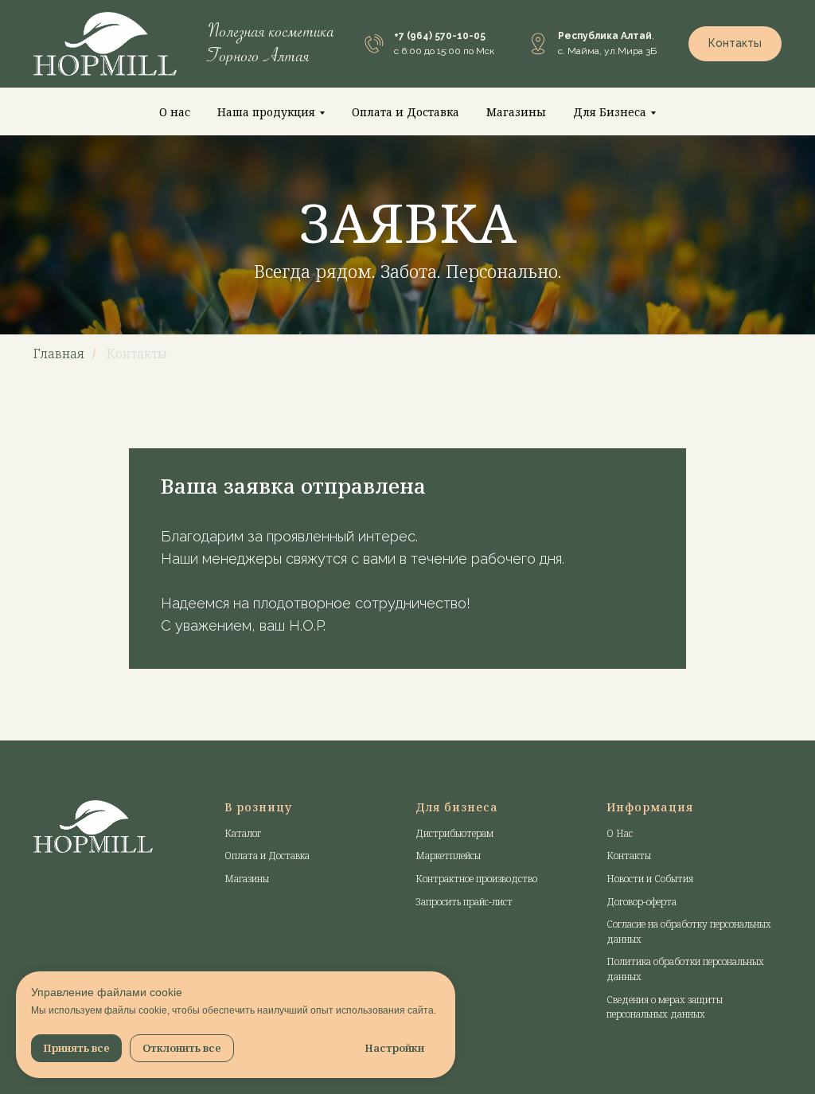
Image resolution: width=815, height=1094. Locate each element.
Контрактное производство (476, 931)
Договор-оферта (641, 954)
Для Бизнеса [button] (609, 111)
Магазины (516, 111)
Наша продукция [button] (266, 111)
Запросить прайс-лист (464, 954)
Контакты (628, 908)
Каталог (242, 886)
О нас (174, 111)
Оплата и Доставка (405, 111)
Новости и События (649, 931)
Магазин (243, 931)
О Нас (619, 886)
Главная (58, 406)
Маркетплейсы (448, 908)
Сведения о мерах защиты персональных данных (664, 1059)
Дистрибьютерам (454, 886)
